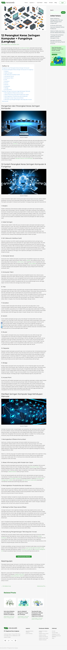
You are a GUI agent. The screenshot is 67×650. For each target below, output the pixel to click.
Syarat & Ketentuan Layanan (56, 636)
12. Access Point (8, 89)
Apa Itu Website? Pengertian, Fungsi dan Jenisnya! (23, 613)
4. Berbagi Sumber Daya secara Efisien (14, 98)
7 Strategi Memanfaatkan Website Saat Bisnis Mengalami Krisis (57, 36)
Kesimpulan (5, 101)
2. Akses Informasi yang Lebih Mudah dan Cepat (16, 94)
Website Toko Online (43, 633)
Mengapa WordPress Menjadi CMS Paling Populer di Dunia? (57, 42)
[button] (34, 2)
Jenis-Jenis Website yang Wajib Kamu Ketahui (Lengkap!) (9, 613)
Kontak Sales (55, 632)
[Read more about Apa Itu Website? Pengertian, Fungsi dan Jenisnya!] (24, 602)
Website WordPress (43, 636)
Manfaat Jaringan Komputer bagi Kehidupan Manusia (16, 91)
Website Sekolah (42, 639)
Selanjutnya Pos (41, 586)
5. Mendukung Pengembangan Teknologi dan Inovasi (18, 99)
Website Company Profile (43, 632)
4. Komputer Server (9, 76)
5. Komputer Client (8, 78)
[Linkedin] (1, 327)
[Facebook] (1, 323)
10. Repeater (7, 86)
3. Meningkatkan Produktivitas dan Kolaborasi (15, 96)
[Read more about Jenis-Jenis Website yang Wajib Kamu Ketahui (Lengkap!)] (10, 602)
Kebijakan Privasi (56, 634)
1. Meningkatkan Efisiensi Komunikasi (13, 93)
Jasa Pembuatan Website (23, 556)
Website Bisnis (6, 616)
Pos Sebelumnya (6, 586)
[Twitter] (1, 325)
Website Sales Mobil (43, 638)
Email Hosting (29, 633)
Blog (53, 638)
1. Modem (6, 71)
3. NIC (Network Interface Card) (12, 74)
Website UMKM (42, 635)
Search (63, 12)
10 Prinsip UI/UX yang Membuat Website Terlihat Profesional (57, 27)
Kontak (53, 631)
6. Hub (5, 79)
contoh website (32, 263)
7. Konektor (6, 81)
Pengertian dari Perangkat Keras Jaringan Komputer (15, 68)
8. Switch (6, 83)
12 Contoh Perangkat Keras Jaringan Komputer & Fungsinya (17, 69)
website (28, 260)
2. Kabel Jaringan (8, 73)
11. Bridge (6, 88)
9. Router (6, 84)
